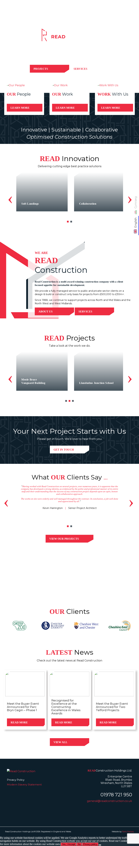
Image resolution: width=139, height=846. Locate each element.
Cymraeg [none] (135, 202)
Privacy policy (90, 844)
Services (56, 11)
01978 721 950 (116, 794)
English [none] (135, 223)
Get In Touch (64, 449)
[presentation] (10, 198)
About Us (45, 311)
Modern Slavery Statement (24, 784)
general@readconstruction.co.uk (109, 801)
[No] (99, 844)
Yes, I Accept (68, 844)
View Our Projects (64, 538)
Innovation (89, 11)
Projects (71, 11)
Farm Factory (128, 831)
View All (60, 742)
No (79, 844)
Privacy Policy (15, 779)
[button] (68, 221)
